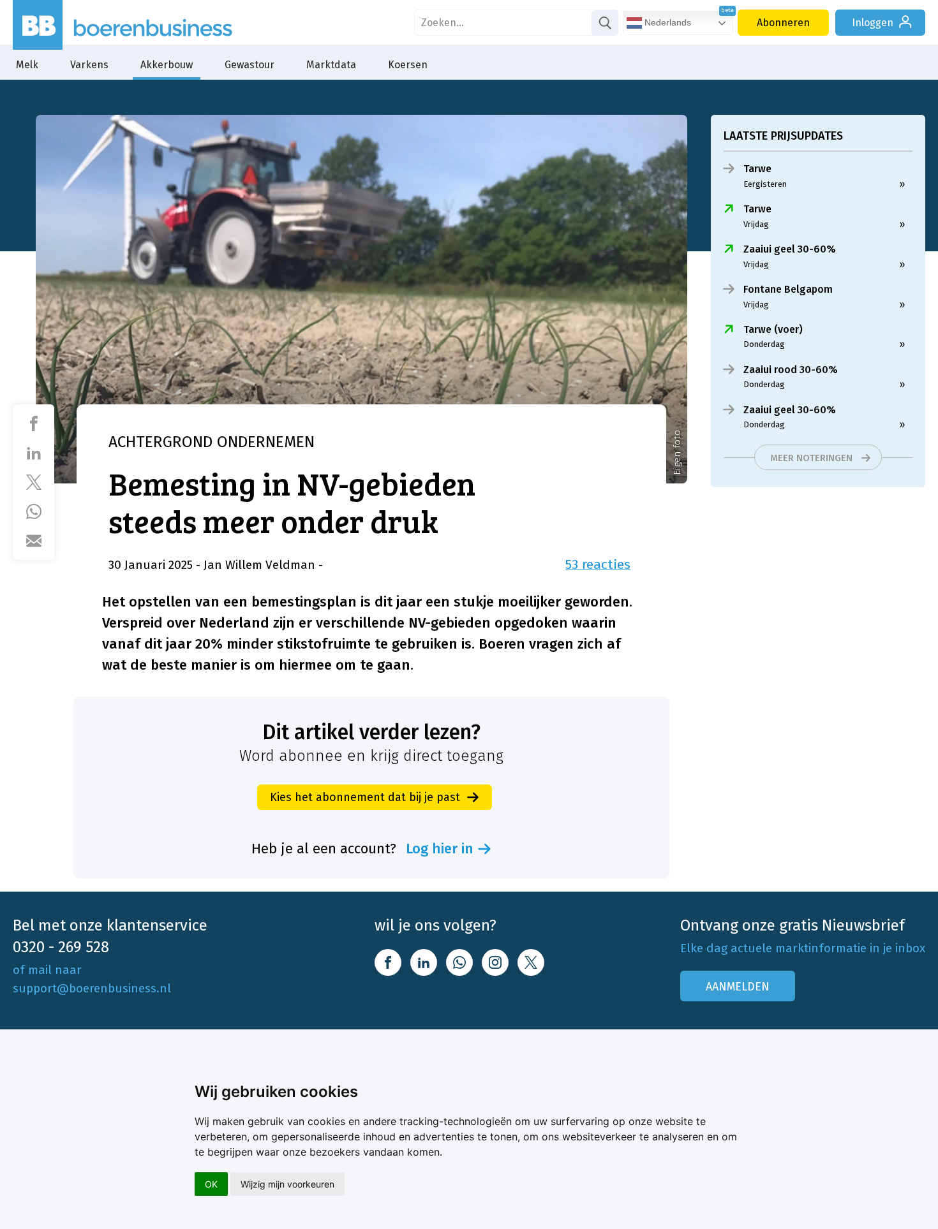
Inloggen (872, 23)
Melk (27, 65)
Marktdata (331, 65)
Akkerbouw (166, 65)
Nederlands (666, 22)
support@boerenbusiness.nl (92, 988)
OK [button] (211, 1184)
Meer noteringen (811, 458)
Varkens (89, 65)
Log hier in (439, 849)
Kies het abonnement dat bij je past (365, 797)
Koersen (408, 65)
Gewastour (249, 65)
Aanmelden (738, 987)
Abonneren (783, 23)
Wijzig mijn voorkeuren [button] (287, 1184)
